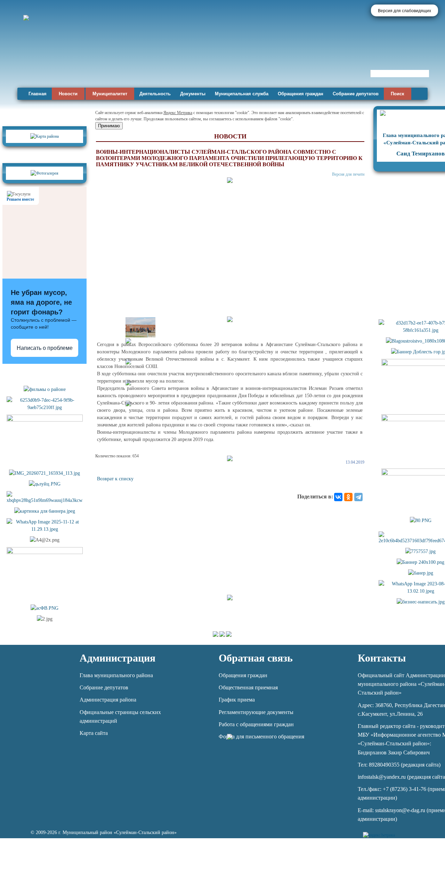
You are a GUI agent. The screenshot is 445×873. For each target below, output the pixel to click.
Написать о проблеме (45, 348)
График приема (237, 700)
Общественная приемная (248, 687)
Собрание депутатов (356, 93)
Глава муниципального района (116, 675)
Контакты (382, 658)
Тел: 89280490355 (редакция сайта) (399, 765)
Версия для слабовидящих (404, 10)
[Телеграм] (401, 831)
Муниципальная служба (241, 93)
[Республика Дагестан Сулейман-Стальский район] (199, 65)
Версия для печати (348, 174)
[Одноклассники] (348, 497)
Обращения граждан (300, 93)
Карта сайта (94, 733)
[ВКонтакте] (338, 497)
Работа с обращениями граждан (256, 724)
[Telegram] (358, 497)
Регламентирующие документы (256, 712)
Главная (38, 93)
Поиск (397, 93)
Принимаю (109, 125)
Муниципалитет (109, 93)
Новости (68, 93)
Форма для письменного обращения (261, 736)
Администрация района (108, 700)
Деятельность (155, 93)
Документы (192, 93)
